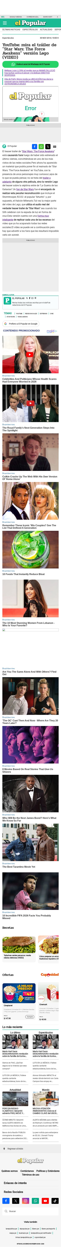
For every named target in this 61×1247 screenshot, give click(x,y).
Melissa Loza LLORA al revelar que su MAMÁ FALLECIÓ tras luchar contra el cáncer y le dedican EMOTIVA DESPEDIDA (29, 72)
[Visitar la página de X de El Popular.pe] (15, 1201)
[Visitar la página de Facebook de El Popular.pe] (5, 1201)
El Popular (12, 146)
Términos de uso (30, 1174)
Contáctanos (27, 1171)
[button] (5, 23)
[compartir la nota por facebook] (34, 146)
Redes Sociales (31, 313)
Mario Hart (47, 17)
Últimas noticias (11, 29)
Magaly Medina (16, 17)
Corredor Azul (32, 17)
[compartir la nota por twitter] (48, 146)
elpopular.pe (24, 1229)
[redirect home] (30, 1161)
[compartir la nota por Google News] (54, 146)
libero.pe (35, 1229)
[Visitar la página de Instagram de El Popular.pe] (25, 1201)
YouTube (19, 313)
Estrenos (43, 313)
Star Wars (11, 316)
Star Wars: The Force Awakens (38, 151)
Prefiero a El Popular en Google (23, 324)
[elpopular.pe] (30, 27)
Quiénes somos (9, 1171)
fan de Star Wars (25, 189)
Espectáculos (30, 29)
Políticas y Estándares (48, 1171)
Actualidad (46, 29)
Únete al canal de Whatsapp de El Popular (33, 64)
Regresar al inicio (15, 1148)
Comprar (30, 1016)
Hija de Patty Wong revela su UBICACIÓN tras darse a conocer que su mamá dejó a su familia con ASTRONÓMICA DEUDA (28, 81)
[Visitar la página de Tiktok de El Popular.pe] (55, 1201)
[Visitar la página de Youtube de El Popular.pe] (45, 1201)
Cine (51, 313)
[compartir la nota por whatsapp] (41, 146)
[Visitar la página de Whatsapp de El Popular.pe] (35, 1201)
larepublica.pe (11, 1229)
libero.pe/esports (48, 1229)
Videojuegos (23, 316)
